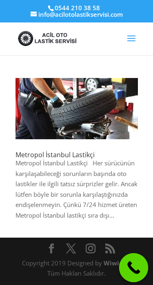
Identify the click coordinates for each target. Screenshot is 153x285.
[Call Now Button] (134, 268)
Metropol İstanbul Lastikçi (55, 154)
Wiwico (116, 263)
